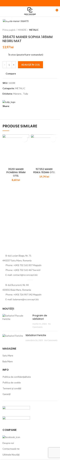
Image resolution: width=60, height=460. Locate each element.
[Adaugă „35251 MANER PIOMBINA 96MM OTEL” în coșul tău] (25, 139)
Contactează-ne (11, 448)
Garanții (6, 394)
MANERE (22, 29)
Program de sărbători (39, 317)
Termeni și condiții (11, 388)
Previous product (49, 30)
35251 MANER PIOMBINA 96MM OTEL (16, 172)
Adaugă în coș (30, 64)
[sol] (16, 419)
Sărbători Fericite (36, 335)
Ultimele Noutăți (11, 454)
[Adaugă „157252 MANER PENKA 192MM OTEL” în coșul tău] (53, 139)
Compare (11, 73)
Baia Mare (7, 361)
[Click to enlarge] (8, 18)
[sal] (16, 409)
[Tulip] (8, 101)
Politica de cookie (11, 382)
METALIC (33, 29)
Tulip (25, 93)
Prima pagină (8, 29)
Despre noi (8, 443)
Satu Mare (7, 355)
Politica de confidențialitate (16, 376)
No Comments (51, 340)
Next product (56, 30)
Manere (17, 93)
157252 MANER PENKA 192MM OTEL (44, 170)
